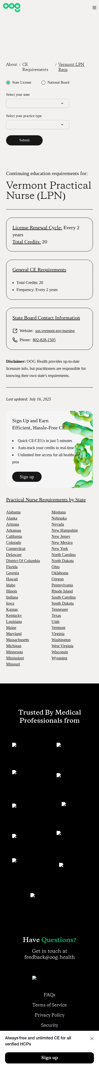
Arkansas (13, 530)
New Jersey (61, 536)
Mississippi (15, 658)
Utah (55, 621)
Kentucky (14, 615)
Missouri (13, 664)
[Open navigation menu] (94, 7)
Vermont (58, 627)
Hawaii (12, 579)
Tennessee (60, 609)
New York (60, 548)
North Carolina (64, 554)
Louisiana (14, 621)
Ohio (56, 567)
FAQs (49, 995)
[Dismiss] (92, 1039)
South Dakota (63, 603)
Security (49, 1025)
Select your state (18, 95)
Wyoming (59, 658)
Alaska (11, 518)
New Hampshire (65, 530)
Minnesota (14, 652)
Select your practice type (24, 116)
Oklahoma (60, 573)
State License (21, 82)
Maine (11, 627)
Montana (59, 512)
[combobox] (37, 103)
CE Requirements (35, 67)
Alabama (13, 512)
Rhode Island (62, 591)
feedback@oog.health (49, 957)
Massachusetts (17, 640)
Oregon (58, 579)
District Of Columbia (23, 561)
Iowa (10, 603)
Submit (24, 140)
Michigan (13, 646)
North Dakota (63, 561)
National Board (58, 82)
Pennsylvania (62, 585)
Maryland (14, 634)
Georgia (12, 573)
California (14, 536)
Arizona (12, 524)
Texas (56, 615)
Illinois (11, 591)
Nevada (58, 524)
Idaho (10, 585)
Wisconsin (60, 652)
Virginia (58, 634)
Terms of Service (49, 1005)
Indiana (12, 597)
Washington (61, 640)
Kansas (12, 609)
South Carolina (64, 597)
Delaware (14, 554)
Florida (12, 567)
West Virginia (62, 646)
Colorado (13, 542)
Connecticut (15, 548)
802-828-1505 (44, 340)
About (11, 64)
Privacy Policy (49, 1015)
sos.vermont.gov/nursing (55, 331)
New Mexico (62, 542)
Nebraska (59, 518)
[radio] (8, 83)
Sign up (27, 476)
